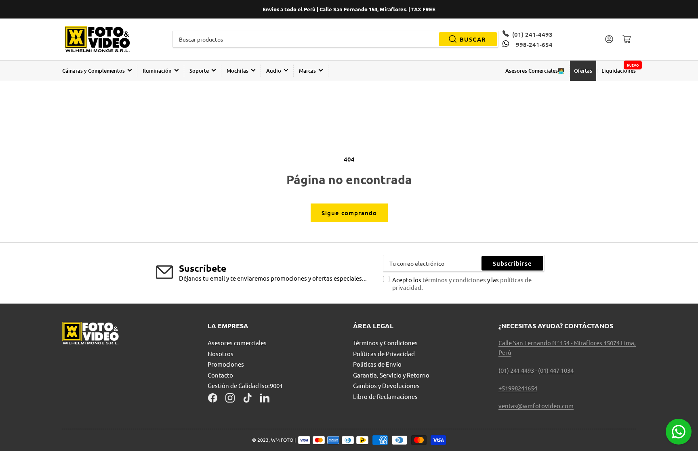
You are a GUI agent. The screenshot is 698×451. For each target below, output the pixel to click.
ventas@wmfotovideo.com (536, 405)
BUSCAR (473, 39)
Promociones (226, 364)
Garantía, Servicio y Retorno (391, 375)
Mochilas (237, 70)
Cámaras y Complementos (93, 70)
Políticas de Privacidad (384, 353)
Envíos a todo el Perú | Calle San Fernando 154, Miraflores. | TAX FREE (349, 9)
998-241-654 (534, 44)
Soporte (199, 70)
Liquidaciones (618, 70)
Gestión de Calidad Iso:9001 (245, 385)
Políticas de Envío (377, 364)
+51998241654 (517, 388)
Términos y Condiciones (385, 342)
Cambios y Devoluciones (386, 385)
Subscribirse (512, 263)
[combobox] (335, 39)
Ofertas (583, 70)
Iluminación (157, 70)
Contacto (220, 375)
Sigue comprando (349, 213)
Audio (273, 70)
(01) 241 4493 (516, 370)
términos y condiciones (455, 279)
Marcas (307, 70)
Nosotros (220, 353)
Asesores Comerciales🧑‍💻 (534, 70)
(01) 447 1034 (556, 370)
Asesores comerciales (237, 342)
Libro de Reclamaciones (385, 396)
